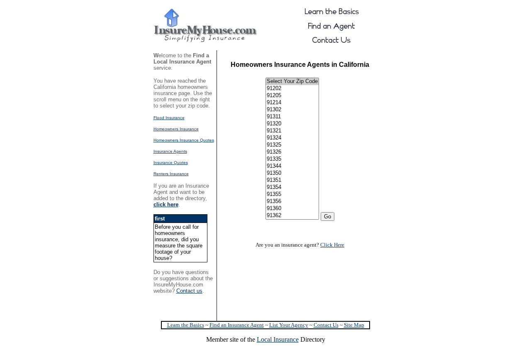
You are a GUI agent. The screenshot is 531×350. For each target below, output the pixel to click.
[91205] (292, 95)
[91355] (292, 194)
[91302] (292, 109)
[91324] (292, 138)
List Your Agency (288, 325)
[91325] (292, 145)
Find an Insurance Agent (236, 325)
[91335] (292, 159)
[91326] (292, 152)
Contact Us (326, 325)
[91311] (292, 116)
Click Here (332, 245)
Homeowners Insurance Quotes (183, 140)
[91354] (292, 187)
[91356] (292, 201)
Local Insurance (278, 339)
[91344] (292, 166)
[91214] (292, 102)
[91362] (292, 215)
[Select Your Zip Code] (292, 81)
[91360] (292, 208)
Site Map (354, 325)
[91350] (292, 173)
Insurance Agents (170, 151)
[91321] (292, 131)
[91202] (292, 88)
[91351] (292, 180)
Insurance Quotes (170, 162)
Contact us (189, 291)
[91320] (292, 123)
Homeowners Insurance (176, 129)
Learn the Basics (185, 325)
